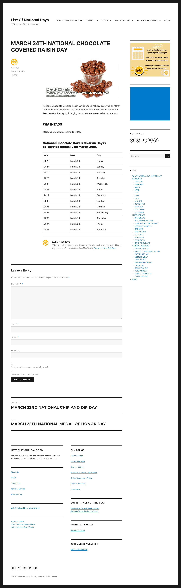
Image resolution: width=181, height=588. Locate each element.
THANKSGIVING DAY (143, 274)
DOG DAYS (139, 234)
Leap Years (75, 489)
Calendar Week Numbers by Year (84, 511)
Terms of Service (18, 489)
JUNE (137, 195)
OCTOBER (139, 207)
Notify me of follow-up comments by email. (29, 367)
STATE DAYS (140, 218)
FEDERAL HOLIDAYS (147, 20)
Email (15, 337)
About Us (15, 472)
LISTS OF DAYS (123, 20)
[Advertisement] (150, 104)
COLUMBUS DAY (141, 268)
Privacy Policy (16, 494)
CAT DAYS (139, 229)
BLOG (167, 20)
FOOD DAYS (140, 240)
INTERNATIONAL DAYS (144, 221)
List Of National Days (30, 20)
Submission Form (78, 530)
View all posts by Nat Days (105, 248)
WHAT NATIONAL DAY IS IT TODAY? (75, 20)
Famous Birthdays (78, 484)
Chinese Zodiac (77, 467)
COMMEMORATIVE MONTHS (146, 223)
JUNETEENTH (140, 260)
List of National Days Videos (22, 527)
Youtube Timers (17, 521)
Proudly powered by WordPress (44, 576)
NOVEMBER (139, 209)
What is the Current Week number (85, 508)
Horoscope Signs (78, 461)
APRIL (137, 190)
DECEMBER (139, 212)
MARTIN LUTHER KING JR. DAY (147, 251)
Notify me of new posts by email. (25, 374)
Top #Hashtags (77, 456)
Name (15, 324)
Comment (17, 284)
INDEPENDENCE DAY (143, 262)
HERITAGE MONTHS (143, 226)
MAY (136, 193)
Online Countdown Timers (81, 478)
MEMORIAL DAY (141, 257)
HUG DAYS (139, 237)
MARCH (14, 75)
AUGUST (138, 201)
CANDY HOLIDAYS (142, 243)
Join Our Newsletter (79, 549)
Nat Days (15, 68)
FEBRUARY (139, 184)
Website (15, 350)
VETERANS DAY (141, 271)
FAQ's (13, 478)
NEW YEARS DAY (142, 248)
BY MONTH (103, 20)
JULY (137, 198)
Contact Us (15, 483)
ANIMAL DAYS (140, 232)
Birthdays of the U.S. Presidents (84, 472)
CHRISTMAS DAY (142, 276)
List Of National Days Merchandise (25, 508)
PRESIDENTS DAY (142, 254)
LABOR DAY (139, 265)
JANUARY (139, 182)
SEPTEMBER (140, 204)
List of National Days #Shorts (23, 524)
